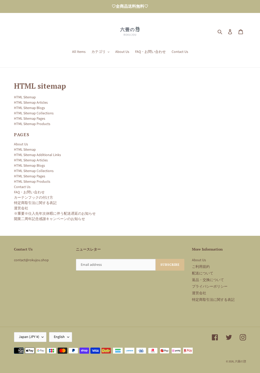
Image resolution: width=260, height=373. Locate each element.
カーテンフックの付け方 (33, 197)
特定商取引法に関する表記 (35, 203)
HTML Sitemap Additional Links (37, 155)
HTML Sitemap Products (32, 124)
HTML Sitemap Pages (29, 118)
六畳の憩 (240, 361)
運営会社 (21, 208)
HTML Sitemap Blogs (29, 108)
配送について (202, 273)
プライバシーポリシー (210, 286)
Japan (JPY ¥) (29, 336)
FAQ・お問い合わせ (29, 192)
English (59, 336)
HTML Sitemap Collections (34, 113)
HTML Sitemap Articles (31, 102)
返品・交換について (208, 280)
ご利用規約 (201, 266)
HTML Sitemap (25, 97)
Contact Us (22, 187)
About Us (21, 144)
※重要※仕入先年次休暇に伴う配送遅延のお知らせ (55, 213)
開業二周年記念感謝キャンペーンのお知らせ (49, 219)
